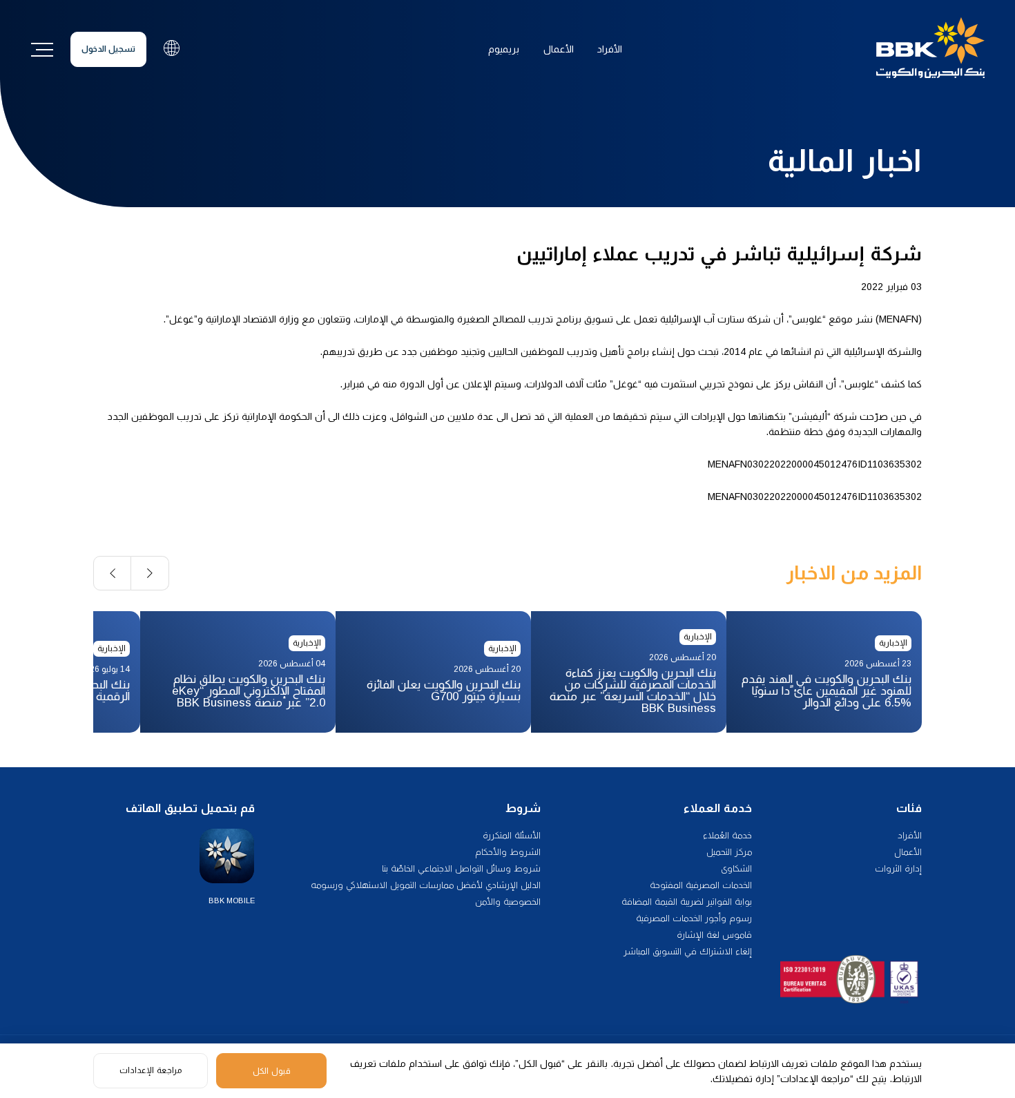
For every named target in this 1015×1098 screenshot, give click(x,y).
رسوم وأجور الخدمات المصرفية (694, 918)
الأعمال (558, 49)
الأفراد (609, 49)
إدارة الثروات (898, 868)
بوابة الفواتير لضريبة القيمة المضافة (686, 901)
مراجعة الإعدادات (150, 1070)
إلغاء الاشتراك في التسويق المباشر (688, 951)
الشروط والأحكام (508, 852)
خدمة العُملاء (727, 835)
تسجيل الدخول (108, 49)
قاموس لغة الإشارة (714, 935)
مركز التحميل (729, 852)
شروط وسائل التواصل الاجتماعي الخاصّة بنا (461, 868)
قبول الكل (272, 1071)
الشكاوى (736, 868)
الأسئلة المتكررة (512, 835)
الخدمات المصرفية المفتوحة (701, 885)
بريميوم (503, 49)
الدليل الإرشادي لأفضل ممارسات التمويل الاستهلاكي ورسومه (426, 885)
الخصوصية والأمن (508, 901)
